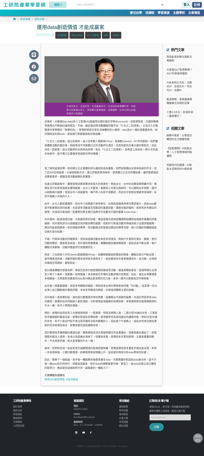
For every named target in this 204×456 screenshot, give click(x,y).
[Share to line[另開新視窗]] (34, 54)
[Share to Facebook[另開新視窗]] (34, 66)
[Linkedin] (76, 432)
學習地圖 (123, 410)
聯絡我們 (17, 418)
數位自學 (136, 12)
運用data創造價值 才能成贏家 (61, 379)
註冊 (197, 5)
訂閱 (156, 427)
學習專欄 (25, 19)
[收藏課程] (34, 45)
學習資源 (164, 12)
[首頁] (14, 19)
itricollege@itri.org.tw (84, 417)
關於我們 (17, 406)
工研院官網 (18, 425)
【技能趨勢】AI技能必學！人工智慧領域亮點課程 (179, 152)
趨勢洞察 (39, 19)
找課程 (149, 12)
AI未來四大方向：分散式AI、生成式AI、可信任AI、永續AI (179, 86)
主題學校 (179, 12)
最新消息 (17, 410)
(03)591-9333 (80, 409)
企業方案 (123, 418)
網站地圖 (123, 425)
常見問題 (123, 422)
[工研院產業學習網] (24, 4)
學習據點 (17, 414)
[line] (83, 432)
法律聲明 (17, 422)
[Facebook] (90, 432)
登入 (186, 5)
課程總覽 (123, 406)
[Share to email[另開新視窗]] (34, 78)
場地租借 (123, 414)
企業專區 (194, 12)
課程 (56, 4)
